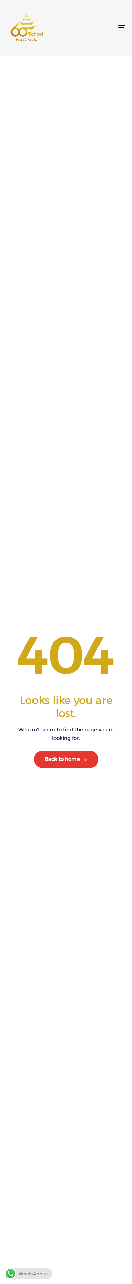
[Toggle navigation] (105, 28)
